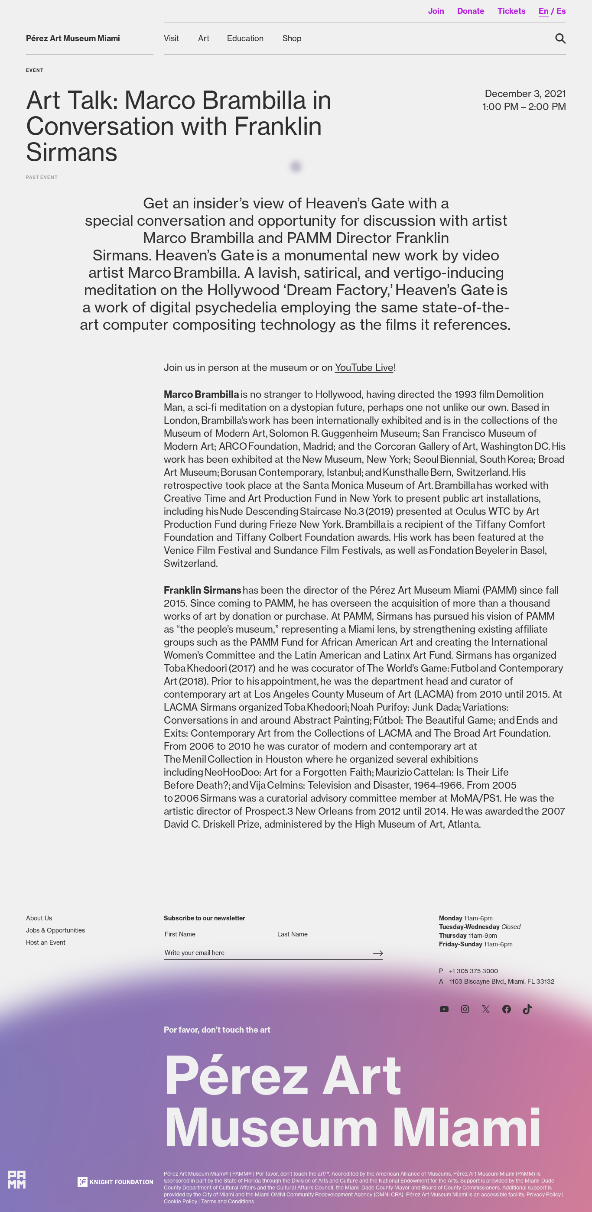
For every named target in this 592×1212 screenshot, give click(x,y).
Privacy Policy (544, 1194)
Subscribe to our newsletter (204, 918)
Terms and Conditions (227, 1201)
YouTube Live (364, 367)
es (561, 11)
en (544, 11)
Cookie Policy (180, 1201)
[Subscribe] (378, 953)
